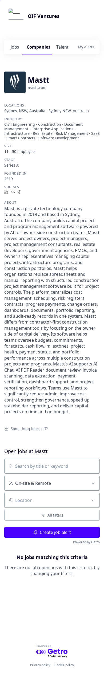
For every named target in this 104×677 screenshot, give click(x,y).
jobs (15, 47)
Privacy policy (40, 665)
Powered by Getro (86, 542)
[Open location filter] (93, 500)
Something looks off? (29, 428)
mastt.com (37, 87)
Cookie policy (64, 665)
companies (38, 47)
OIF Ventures (43, 16)
